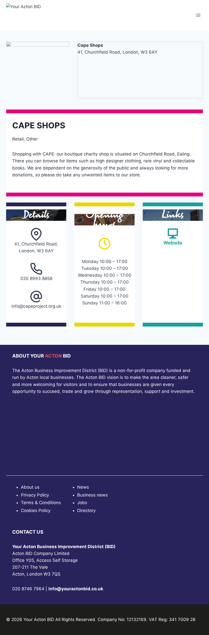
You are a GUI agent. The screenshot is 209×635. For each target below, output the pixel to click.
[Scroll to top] (196, 617)
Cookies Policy (35, 510)
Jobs (82, 502)
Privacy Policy (35, 495)
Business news (92, 495)
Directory (86, 510)
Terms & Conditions (41, 502)
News (83, 487)
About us (30, 487)
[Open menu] (198, 15)
